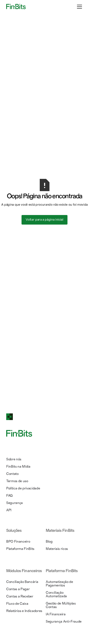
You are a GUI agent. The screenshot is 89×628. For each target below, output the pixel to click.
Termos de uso (17, 481)
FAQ (9, 495)
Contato (12, 474)
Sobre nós (13, 459)
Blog (49, 541)
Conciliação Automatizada (56, 594)
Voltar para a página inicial (44, 219)
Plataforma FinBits (20, 549)
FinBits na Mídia (18, 466)
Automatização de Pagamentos (59, 583)
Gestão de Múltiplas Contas (61, 605)
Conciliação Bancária (22, 582)
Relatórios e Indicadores (24, 611)
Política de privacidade (23, 488)
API (8, 510)
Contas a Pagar (18, 589)
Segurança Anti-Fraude (64, 621)
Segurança (14, 503)
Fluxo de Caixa (17, 603)
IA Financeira (56, 614)
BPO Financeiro (18, 541)
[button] (79, 7)
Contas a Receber (19, 596)
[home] (16, 6)
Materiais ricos (57, 549)
